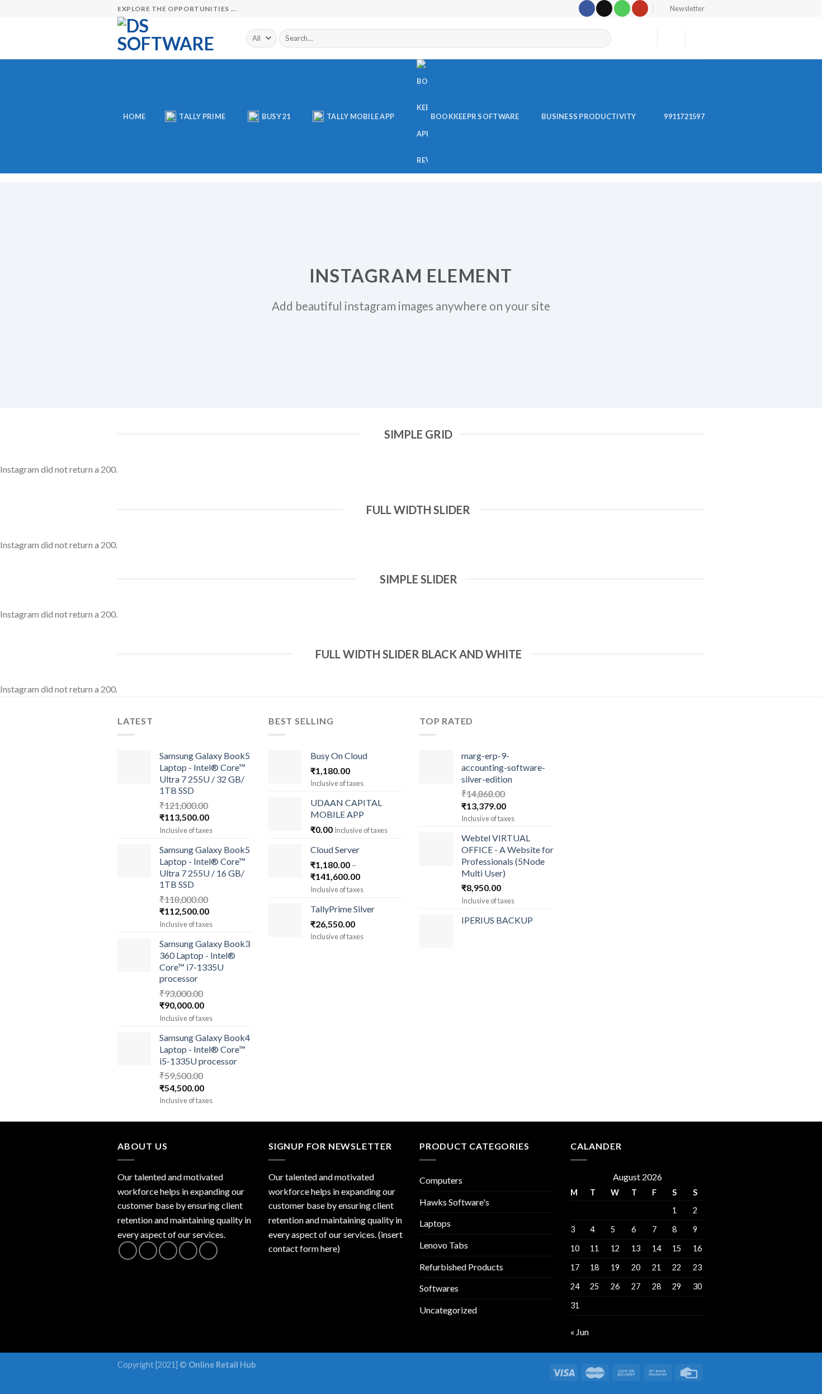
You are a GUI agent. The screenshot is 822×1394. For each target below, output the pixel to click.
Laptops (435, 1223)
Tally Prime (202, 116)
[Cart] (699, 38)
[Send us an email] (604, 8)
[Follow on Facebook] (587, 8)
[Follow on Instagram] (148, 1250)
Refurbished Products (461, 1266)
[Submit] (601, 38)
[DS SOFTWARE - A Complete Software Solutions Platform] (173, 38)
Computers (440, 1180)
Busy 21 (276, 116)
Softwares (439, 1288)
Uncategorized (448, 1309)
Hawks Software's (454, 1202)
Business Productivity (588, 116)
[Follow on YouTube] (640, 8)
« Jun (579, 1331)
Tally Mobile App (360, 116)
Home (134, 116)
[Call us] (622, 8)
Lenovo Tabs (443, 1245)
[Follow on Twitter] (168, 1250)
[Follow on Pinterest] (208, 1250)
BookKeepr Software (475, 116)
